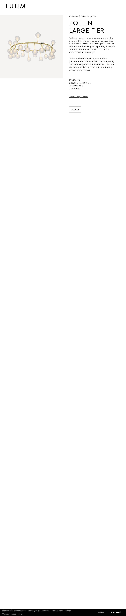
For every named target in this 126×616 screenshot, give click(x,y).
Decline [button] (101, 613)
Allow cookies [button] (117, 613)
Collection (74, 16)
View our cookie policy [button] (12, 614)
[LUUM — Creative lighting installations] (15, 6)
